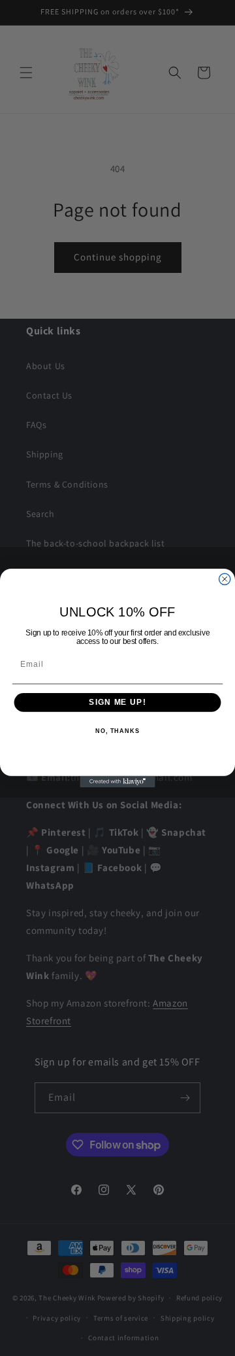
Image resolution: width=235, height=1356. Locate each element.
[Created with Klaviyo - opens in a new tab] (117, 781)
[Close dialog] (224, 578)
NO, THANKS (117, 731)
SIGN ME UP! (117, 702)
